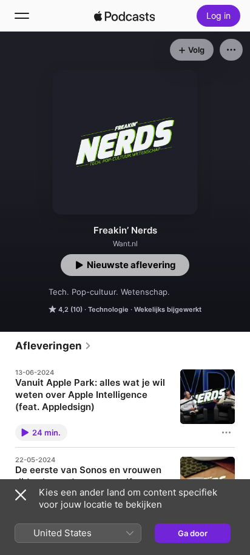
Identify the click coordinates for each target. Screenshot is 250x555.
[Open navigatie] (21, 15)
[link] (53, 345)
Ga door (193, 533)
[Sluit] (20, 494)
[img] (124, 16)
